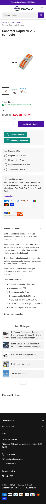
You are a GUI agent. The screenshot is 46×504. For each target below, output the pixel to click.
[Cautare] (41, 15)
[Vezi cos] (41, 8)
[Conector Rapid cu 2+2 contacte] (23, 62)
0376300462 (11, 454)
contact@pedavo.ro (14, 459)
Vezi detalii (8, 196)
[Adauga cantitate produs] (13, 124)
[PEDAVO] (23, 8)
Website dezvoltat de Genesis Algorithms (19, 488)
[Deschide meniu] (3, 8)
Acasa (4, 23)
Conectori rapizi (15, 23)
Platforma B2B (12, 464)
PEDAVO (11, 485)
